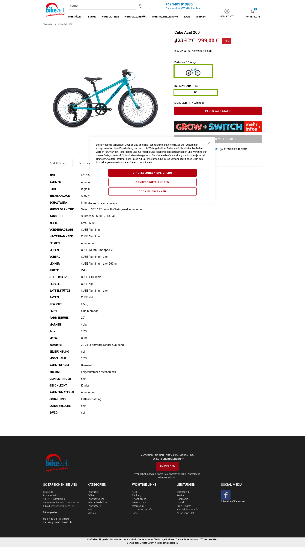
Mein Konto (227, 16)
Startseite (47, 24)
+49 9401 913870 (179, 4)
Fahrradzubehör (96, 499)
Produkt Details (57, 163)
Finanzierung (139, 499)
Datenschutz (139, 502)
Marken (92, 513)
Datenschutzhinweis (141, 162)
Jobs (134, 513)
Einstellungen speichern (152, 172)
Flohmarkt (182, 499)
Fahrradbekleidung (98, 502)
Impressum (138, 506)
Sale (90, 509)
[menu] (137, 16)
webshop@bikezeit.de (63, 506)
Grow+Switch (184, 506)
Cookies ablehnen (152, 191)
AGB (134, 491)
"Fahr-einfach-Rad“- (187, 509)
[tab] (58, 163)
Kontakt (181, 502)
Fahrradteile (94, 506)
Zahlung (136, 495)
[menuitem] (75, 16)
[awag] (65, 463)
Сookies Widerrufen (142, 509)
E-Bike (91, 495)
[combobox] (102, 6)
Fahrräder (93, 491)
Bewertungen (86, 163)
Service (180, 495)
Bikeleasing (183, 491)
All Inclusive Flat (185, 513)
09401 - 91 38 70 (69, 502)
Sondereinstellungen (152, 182)
